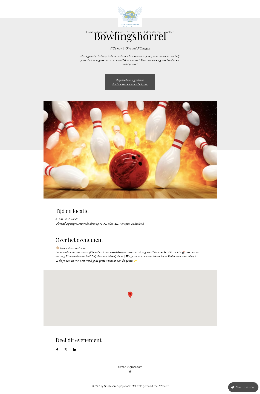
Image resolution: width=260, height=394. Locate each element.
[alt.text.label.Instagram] (130, 371)
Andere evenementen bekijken (130, 84)
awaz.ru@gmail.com (130, 366)
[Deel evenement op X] (66, 349)
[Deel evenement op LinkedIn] (74, 349)
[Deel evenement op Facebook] (57, 349)
